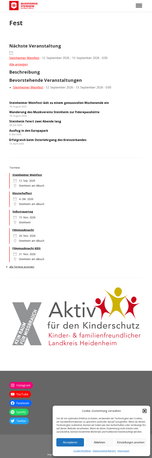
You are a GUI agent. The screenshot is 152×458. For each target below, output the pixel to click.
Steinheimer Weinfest (24, 58)
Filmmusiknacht (23, 230)
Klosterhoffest (22, 193)
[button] (144, 411)
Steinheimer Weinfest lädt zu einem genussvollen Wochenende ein (59, 103)
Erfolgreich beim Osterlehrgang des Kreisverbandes (47, 140)
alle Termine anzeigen (21, 266)
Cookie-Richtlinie (82, 450)
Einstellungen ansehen (130, 442)
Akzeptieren (70, 442)
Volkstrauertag (22, 211)
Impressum (123, 450)
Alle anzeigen (18, 64)
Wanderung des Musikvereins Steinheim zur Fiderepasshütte (54, 112)
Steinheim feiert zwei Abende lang (35, 121)
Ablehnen (99, 442)
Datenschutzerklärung (104, 450)
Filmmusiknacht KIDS (26, 248)
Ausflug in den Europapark (28, 130)
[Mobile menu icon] (139, 6)
